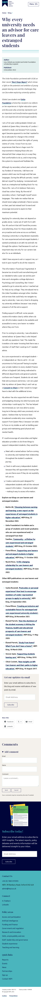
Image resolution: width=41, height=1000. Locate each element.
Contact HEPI (7, 979)
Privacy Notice (13, 996)
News (4, 967)
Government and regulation (13, 928)
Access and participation (11, 917)
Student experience (9, 944)
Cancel (16, 790)
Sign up (5, 975)
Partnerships (7, 971)
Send (6, 790)
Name (4, 765)
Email (3, 756)
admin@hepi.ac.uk (9, 889)
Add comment (11, 752)
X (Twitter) (6, 901)
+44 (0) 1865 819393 (10, 881)
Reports (5, 960)
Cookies (4, 996)
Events (4, 964)
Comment (5, 774)
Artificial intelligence (10, 921)
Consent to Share (10, 388)
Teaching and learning (10, 947)
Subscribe (10, 705)
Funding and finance (10, 925)
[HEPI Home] (9, 3)
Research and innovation (11, 932)
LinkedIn (5, 905)
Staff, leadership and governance (15, 940)
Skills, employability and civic (13, 936)
